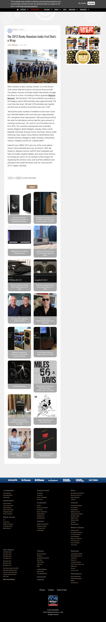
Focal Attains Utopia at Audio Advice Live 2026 (45, 353)
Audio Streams (75, 536)
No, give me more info (29, 6)
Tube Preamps (7, 503)
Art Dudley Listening (76, 532)
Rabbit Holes (74, 518)
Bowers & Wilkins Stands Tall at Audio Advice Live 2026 (19, 287)
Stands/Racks (41, 514)
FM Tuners (40, 499)
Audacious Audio (42, 526)
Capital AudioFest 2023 (9, 574)
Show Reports (8, 550)
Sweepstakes (40, 579)
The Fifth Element (76, 534)
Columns (47, 9)
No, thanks (82, 3)
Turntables (40, 493)
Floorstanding (7, 493)
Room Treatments (42, 512)
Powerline (39, 509)
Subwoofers (6, 497)
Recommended (34, 9)
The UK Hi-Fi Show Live (77, 564)
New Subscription (76, 576)
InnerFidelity (40, 530)
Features (73, 499)
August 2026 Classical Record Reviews (45, 421)
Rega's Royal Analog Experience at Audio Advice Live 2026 (19, 422)
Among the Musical (76, 505)
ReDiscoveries (75, 520)
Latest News (42, 569)
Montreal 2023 (7, 561)
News (65, 9)
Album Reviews (75, 497)
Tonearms (40, 495)
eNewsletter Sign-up (76, 556)
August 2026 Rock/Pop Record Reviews (45, 455)
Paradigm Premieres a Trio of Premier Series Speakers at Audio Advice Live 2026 (45, 220)
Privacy (73, 568)
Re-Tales (73, 522)
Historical (39, 564)
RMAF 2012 (18, 29)
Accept (91, 3)
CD (4, 520)
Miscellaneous (41, 518)
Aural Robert (74, 509)
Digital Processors (8, 524)
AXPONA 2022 (7, 556)
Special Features (41, 554)
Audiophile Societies (76, 554)
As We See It (74, 507)
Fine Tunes (74, 545)
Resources (83, 9)
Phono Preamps (7, 514)
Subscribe (72, 9)
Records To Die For (76, 495)
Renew (73, 580)
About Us (73, 560)
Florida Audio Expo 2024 (10, 572)
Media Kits (74, 566)
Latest (32, 186)
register (19, 178)
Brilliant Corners (75, 512)
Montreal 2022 (7, 563)
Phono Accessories (42, 507)
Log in (10, 178)
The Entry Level (75, 540)
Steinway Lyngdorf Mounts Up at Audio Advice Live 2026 (45, 287)
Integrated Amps (7, 512)
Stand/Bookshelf (7, 495)
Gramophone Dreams (77, 514)
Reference (39, 556)
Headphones (40, 516)
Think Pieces (40, 562)
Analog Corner (75, 530)
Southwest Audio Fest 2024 (11, 568)
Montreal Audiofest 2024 (10, 570)
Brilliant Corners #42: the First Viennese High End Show (45, 253)
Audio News (40, 571)
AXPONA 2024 (7, 552)
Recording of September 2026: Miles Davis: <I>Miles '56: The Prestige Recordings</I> (45, 389)
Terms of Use (74, 570)
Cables (39, 505)
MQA (38, 566)
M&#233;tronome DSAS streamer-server (19, 252)
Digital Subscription (76, 578)
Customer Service (76, 562)
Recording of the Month (77, 493)
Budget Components (42, 524)
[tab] (32, 187)
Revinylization (75, 524)
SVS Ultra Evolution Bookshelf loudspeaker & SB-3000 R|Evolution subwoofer (19, 221)
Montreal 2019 (7, 565)
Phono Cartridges (42, 497)
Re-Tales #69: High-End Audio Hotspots (19, 320)
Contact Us (74, 558)
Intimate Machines (19, 386)
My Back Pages (75, 516)
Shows (56, 9)
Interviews (40, 560)
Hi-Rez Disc (6, 522)
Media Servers (7, 528)
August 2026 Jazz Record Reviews (19, 455)
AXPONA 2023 (7, 554)
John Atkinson (12, 45)
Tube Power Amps (8, 505)
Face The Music (75, 542)
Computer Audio (7, 526)
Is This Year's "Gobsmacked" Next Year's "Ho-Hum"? (45, 321)
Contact (51, 590)
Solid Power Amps (8, 509)
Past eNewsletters (42, 573)
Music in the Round (76, 538)
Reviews (23, 9)
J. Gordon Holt (41, 528)
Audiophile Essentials (43, 558)
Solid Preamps (7, 507)
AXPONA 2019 (7, 558)
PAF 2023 (6, 576)
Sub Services (74, 582)
